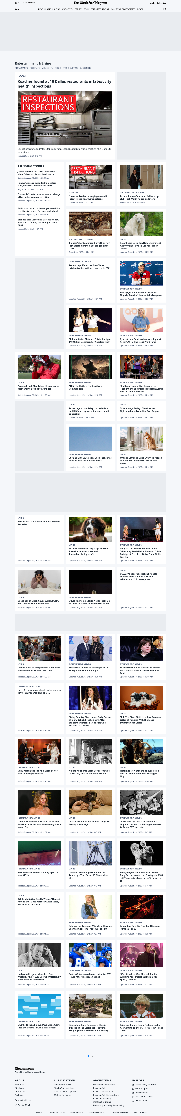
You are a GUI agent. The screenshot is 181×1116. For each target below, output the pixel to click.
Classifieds (116, 9)
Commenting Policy (56, 1112)
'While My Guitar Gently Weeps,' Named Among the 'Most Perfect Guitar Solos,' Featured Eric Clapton (39, 902)
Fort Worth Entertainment (133, 193)
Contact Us (20, 1091)
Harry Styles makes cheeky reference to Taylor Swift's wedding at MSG (39, 691)
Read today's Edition (26, 3)
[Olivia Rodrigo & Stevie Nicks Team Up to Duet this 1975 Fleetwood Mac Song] (90, 582)
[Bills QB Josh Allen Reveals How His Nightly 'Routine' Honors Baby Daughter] (141, 273)
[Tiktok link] (29, 1105)
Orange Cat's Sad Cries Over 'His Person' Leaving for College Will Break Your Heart (141, 460)
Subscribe (161, 3)
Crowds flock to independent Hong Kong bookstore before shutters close (39, 669)
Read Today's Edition (146, 1085)
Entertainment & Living (80, 262)
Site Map (19, 1088)
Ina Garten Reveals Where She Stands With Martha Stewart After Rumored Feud (140, 670)
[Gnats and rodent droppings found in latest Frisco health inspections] (90, 177)
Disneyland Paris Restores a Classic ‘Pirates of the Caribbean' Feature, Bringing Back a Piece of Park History (88, 1028)
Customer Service (62, 1085)
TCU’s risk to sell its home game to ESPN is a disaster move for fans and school (39, 210)
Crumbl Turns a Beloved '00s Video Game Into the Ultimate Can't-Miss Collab (39, 1026)
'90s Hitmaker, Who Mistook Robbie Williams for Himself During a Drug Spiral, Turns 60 (138, 977)
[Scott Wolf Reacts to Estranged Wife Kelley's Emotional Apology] (90, 648)
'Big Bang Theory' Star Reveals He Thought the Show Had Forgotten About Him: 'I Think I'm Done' (141, 389)
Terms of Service (140, 1112)
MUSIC (58, 68)
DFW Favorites (128, 9)
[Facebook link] (16, 1105)
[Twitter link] (19, 1105)
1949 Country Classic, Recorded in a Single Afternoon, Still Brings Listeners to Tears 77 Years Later (140, 824)
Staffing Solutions (102, 1102)
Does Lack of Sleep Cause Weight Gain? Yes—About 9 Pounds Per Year (38, 602)
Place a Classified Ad (103, 1091)
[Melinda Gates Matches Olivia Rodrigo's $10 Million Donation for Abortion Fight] (90, 320)
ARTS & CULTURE (70, 68)
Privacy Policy (76, 1112)
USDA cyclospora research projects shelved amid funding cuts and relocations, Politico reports (138, 576)
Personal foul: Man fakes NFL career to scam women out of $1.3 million (38, 387)
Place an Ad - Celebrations (106, 1095)
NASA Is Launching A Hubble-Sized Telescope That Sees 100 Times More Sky (88, 875)
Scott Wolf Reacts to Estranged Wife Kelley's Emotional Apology (88, 669)
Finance (105, 9)
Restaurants (68, 9)
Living (123, 239)
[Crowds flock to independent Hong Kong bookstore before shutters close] (39, 648)
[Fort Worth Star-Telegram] (90, 3)
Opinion (78, 9)
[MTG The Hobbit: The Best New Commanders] (90, 367)
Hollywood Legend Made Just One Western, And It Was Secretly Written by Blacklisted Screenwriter (39, 977)
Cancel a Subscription (65, 1091)
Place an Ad (99, 1088)
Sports (47, 9)
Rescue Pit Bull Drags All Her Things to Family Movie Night (89, 823)
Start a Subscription (64, 1088)
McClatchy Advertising (104, 1085)
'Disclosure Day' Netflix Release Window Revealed (39, 523)
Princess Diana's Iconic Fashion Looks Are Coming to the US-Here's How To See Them (141, 1028)
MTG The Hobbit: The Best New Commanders (85, 387)
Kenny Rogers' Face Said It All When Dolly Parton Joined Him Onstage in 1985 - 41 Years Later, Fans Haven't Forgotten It (141, 876)
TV (52, 68)
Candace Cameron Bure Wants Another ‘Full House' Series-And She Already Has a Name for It (39, 824)
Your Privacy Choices (119, 1112)
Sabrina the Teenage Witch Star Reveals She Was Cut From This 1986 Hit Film (90, 927)
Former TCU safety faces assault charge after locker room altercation (39, 196)
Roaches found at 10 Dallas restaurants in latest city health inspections (64, 84)
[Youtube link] (23, 1105)
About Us (19, 1085)
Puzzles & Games (144, 1097)
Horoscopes (141, 1101)
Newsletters (142, 1093)
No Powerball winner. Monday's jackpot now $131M (38, 874)
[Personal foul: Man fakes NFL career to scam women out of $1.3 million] (39, 367)
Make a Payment (62, 1095)
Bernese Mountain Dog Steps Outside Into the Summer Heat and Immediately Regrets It (89, 551)
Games (86, 9)
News (40, 9)
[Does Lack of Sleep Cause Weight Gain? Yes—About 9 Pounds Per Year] (39, 582)
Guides (139, 9)
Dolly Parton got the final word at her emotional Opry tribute (38, 772)
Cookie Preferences (96, 1112)
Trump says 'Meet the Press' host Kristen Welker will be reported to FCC (89, 267)
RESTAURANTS (21, 68)
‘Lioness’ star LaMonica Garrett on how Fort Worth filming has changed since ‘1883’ (38, 222)
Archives (19, 1095)
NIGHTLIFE (35, 68)
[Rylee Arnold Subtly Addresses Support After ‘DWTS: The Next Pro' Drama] (141, 320)
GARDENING (85, 68)
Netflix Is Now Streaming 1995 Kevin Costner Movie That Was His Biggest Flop (139, 773)
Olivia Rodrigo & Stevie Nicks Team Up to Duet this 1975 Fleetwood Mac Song (89, 602)
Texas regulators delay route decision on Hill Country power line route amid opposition (89, 411)
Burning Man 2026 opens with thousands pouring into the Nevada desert (90, 459)
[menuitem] (17, 9)
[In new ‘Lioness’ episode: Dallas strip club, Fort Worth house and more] (141, 177)
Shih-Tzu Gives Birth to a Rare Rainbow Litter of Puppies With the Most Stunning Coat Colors (140, 720)
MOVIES (45, 68)
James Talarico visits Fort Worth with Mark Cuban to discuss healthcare (37, 173)
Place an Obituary (102, 1098)
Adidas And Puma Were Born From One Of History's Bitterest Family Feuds (89, 772)
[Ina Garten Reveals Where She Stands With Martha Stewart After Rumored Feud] (141, 648)
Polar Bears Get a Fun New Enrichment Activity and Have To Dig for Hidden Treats (140, 245)
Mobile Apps (141, 1089)
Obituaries (96, 9)
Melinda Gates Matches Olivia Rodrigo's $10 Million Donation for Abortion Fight (90, 340)
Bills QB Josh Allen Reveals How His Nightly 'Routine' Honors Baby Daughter (141, 294)
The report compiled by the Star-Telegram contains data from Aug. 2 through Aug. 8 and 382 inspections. (65, 150)
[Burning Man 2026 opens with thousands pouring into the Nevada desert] (90, 439)
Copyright (38, 1112)
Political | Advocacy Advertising (108, 1105)
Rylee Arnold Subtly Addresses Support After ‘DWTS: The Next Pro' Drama (140, 340)
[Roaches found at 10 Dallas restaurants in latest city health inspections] (65, 118)
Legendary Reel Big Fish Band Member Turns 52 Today (140, 927)
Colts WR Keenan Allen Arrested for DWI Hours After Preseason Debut (90, 975)
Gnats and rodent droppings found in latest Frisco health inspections (88, 198)
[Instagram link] (26, 1105)
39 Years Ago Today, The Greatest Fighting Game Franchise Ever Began (139, 410)
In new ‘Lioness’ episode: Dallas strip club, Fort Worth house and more (37, 184)
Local (22, 76)
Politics (56, 9)
